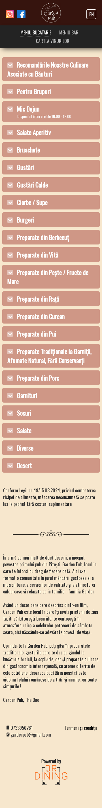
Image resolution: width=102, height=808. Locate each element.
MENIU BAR (68, 32)
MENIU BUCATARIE (35, 32)
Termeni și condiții (81, 727)
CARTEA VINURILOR (52, 41)
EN (91, 14)
